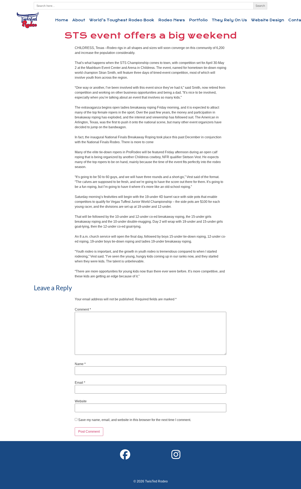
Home (61, 20)
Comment (83, 309)
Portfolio (198, 20)
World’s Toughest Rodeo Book (121, 20)
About (78, 20)
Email (80, 382)
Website (81, 401)
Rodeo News (171, 20)
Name (80, 364)
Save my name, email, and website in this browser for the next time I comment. (134, 420)
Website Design (267, 20)
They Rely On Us (229, 20)
